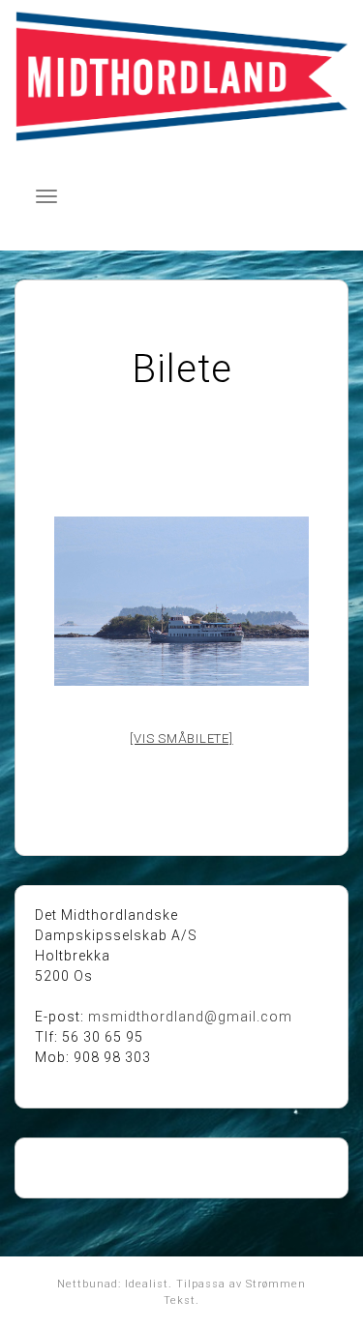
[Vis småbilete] (181, 738)
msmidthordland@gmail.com (190, 1016)
